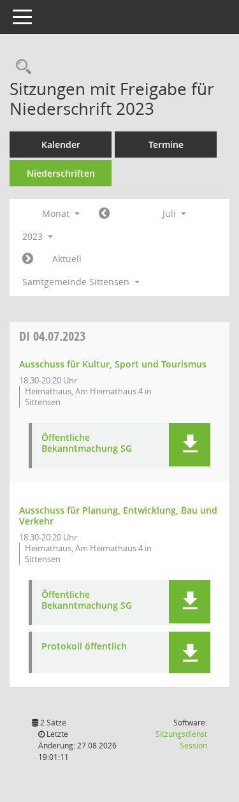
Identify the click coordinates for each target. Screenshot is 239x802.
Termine (166, 144)
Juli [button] (170, 213)
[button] (189, 444)
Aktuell (67, 259)
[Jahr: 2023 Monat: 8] (28, 259)
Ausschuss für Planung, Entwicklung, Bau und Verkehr (118, 515)
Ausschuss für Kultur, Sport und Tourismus (112, 364)
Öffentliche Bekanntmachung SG (86, 443)
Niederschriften (61, 173)
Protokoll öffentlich (84, 646)
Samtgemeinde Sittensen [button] (77, 282)
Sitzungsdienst (181, 740)
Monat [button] (57, 213)
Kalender (60, 144)
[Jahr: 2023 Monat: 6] (104, 213)
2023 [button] (33, 236)
